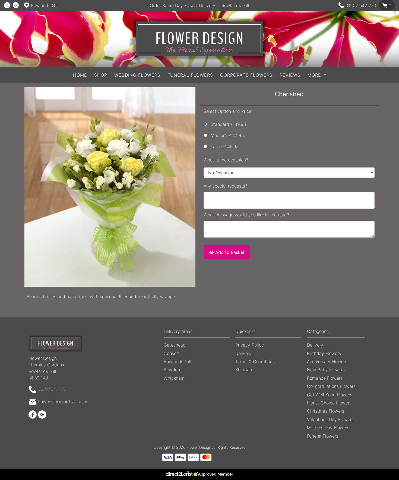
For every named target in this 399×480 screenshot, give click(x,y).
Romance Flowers (325, 378)
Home (80, 75)
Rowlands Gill (177, 361)
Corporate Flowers (246, 75)
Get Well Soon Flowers (329, 394)
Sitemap (243, 369)
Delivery (243, 353)
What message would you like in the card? (246, 214)
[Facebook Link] (7, 5)
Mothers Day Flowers (328, 427)
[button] (199, 333)
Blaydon (172, 369)
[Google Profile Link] (16, 5)
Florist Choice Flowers (329, 403)
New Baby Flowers (326, 369)
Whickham (174, 378)
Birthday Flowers (324, 353)
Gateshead (175, 345)
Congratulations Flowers (331, 386)
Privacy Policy (249, 345)
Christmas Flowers (325, 411)
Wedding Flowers (137, 75)
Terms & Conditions (255, 361)
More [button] (315, 75)
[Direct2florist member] (199, 474)
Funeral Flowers (190, 75)
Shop (100, 75)
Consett (172, 353)
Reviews (290, 75)
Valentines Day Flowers (330, 419)
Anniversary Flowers (327, 361)
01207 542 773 (361, 5)
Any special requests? (225, 186)
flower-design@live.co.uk (63, 401)
